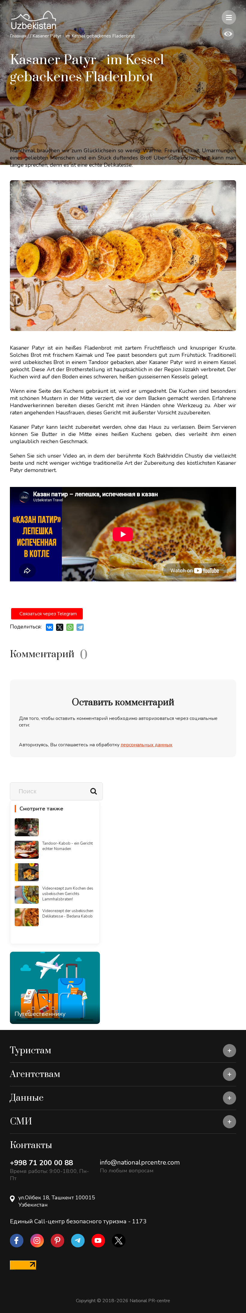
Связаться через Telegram (48, 613)
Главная (18, 36)
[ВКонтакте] (49, 627)
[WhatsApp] (70, 627)
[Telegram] (80, 627)
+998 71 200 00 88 (41, 1163)
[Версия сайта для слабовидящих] (228, 34)
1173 (139, 1221)
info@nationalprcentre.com (140, 1162)
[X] (59, 627)
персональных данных (146, 745)
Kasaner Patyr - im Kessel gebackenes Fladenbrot (83, 36)
